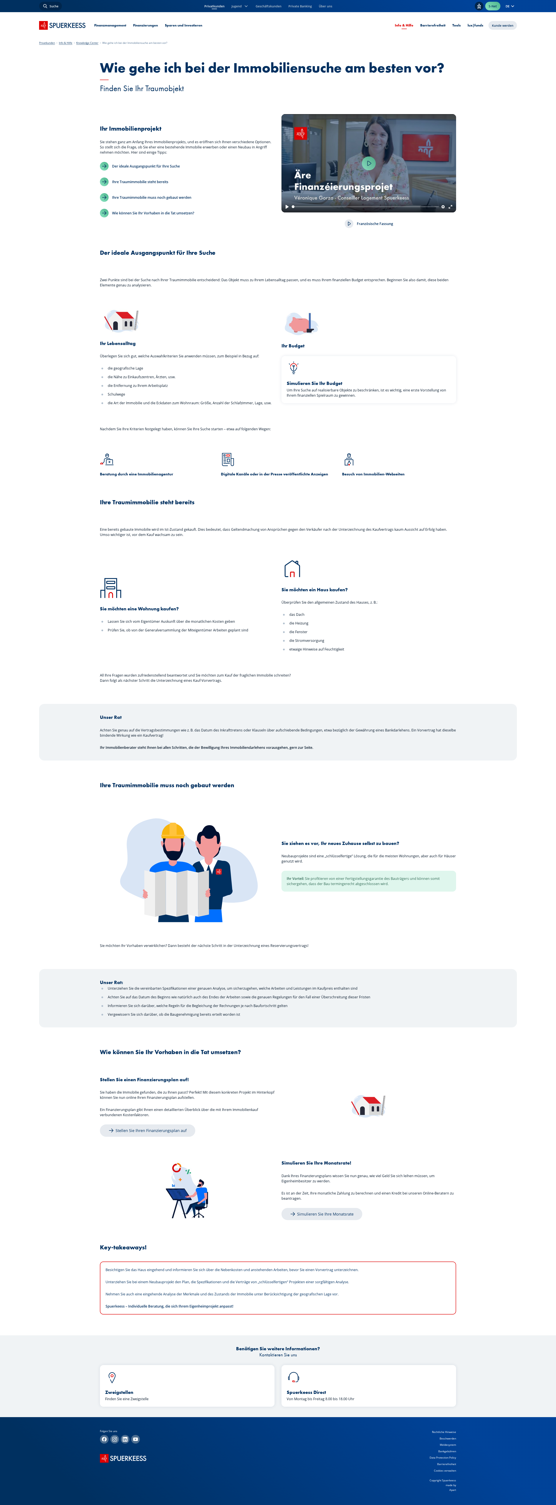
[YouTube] (135, 1439)
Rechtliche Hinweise (444, 1432)
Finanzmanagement (110, 25)
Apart (452, 1490)
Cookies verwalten (445, 1470)
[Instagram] (114, 1439)
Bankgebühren (447, 1451)
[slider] (365, 207)
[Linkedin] (125, 1439)
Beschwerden (448, 1438)
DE (508, 6)
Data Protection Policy (443, 1457)
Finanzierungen (145, 25)
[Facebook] (104, 1439)
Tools (456, 25)
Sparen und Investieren (183, 25)
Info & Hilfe (404, 25)
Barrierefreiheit (432, 25)
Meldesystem (448, 1445)
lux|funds (475, 25)
